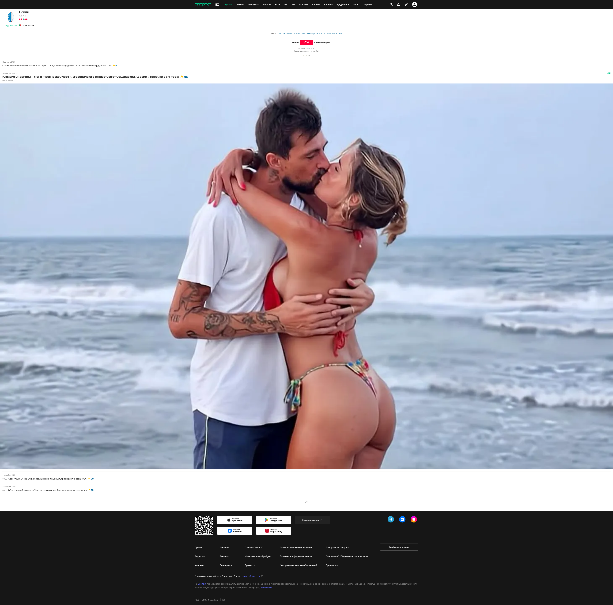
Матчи (289, 33)
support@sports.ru (251, 576)
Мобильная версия (399, 547)
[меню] (217, 4)
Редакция (199, 556)
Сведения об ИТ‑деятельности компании (347, 556)
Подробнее (266, 587)
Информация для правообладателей (298, 565)
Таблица (311, 33)
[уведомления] (398, 4)
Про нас (199, 547)
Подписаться (11, 26)
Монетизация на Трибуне (258, 556)
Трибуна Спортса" (254, 547)
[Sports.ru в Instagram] (414, 520)
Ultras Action (7, 80)
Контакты (199, 565)
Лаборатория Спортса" (337, 547)
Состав (281, 33)
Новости (321, 33)
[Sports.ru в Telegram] (391, 520)
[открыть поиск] (391, 4)
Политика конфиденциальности (296, 556)
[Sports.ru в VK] (403, 520)
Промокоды (332, 565)
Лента (273, 33)
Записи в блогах (334, 33)
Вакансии (224, 547)
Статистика (299, 33)
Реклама (224, 556)
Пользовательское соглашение (296, 547)
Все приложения (310, 519)
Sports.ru (202, 583)
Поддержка (226, 565)
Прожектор (250, 565)
